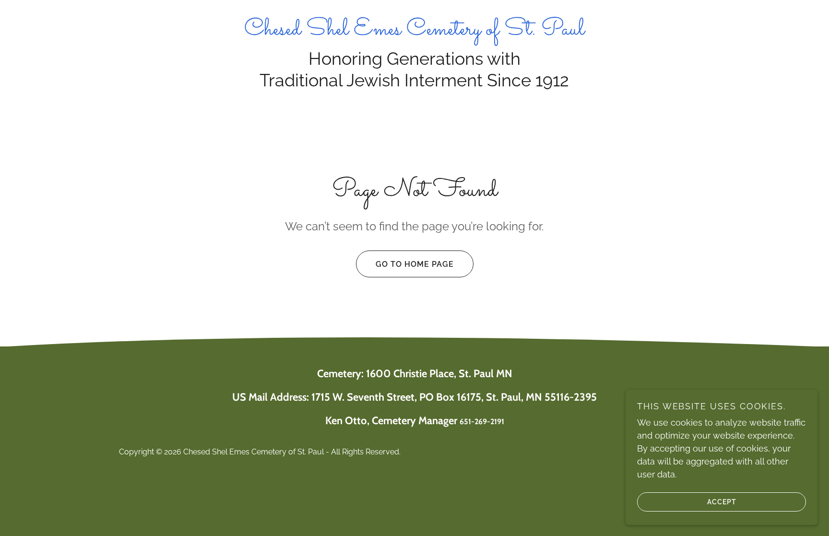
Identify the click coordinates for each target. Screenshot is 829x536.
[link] (414, 31)
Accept (721, 501)
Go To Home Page (415, 264)
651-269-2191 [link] (482, 421)
